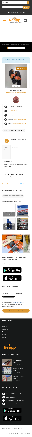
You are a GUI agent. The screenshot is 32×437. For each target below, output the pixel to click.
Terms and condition (12, 433)
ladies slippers (14, 174)
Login (23, 12)
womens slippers (9, 176)
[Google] (23, 183)
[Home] (13, 20)
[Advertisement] (16, 28)
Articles (4, 334)
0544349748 (14, 110)
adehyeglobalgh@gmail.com (19, 123)
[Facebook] (18, 183)
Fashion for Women (16, 48)
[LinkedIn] (26, 183)
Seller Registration (16, 310)
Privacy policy (25, 433)
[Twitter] (21, 183)
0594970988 (21, 115)
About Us (4, 326)
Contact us (5, 329)
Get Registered (14, 12)
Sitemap (4, 337)
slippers (21, 174)
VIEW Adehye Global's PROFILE (14, 130)
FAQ (3, 331)
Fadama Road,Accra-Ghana (19, 119)
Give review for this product (13, 196)
